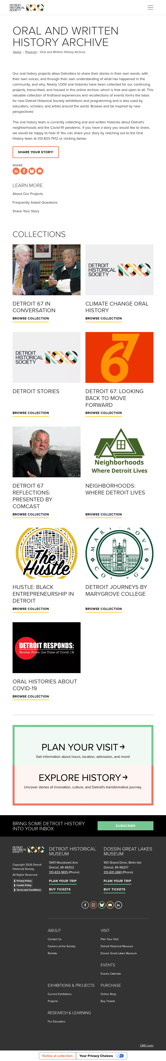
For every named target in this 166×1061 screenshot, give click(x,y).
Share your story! (35, 152)
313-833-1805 (58, 872)
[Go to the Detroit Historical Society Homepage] (28, 7)
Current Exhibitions (60, 994)
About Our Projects (28, 193)
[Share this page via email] (39, 171)
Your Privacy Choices (96, 1056)
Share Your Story (26, 211)
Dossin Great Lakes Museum (119, 953)
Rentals (52, 953)
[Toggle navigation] (150, 7)
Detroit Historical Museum (117, 946)
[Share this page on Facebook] (24, 171)
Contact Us (55, 939)
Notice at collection (57, 1056)
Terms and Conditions (29, 889)
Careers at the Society (62, 946)
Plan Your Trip (63, 881)
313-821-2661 (112, 872)
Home (17, 52)
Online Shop (108, 994)
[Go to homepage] (28, 854)
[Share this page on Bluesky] (31, 171)
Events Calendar (111, 974)
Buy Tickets (60, 889)
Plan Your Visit (109, 939)
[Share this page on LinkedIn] (16, 171)
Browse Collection (31, 318)
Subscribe (125, 825)
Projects (31, 52)
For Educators (56, 1021)
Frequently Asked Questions (35, 202)
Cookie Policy (24, 885)
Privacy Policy (24, 880)
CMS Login (146, 1045)
